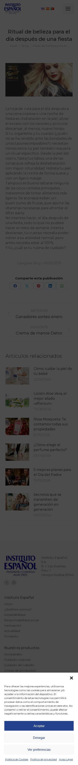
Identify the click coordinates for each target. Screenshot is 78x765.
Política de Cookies (16, 759)
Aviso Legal (66, 759)
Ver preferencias (39, 749)
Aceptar (39, 726)
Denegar (39, 738)
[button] (71, 678)
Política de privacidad (43, 759)
